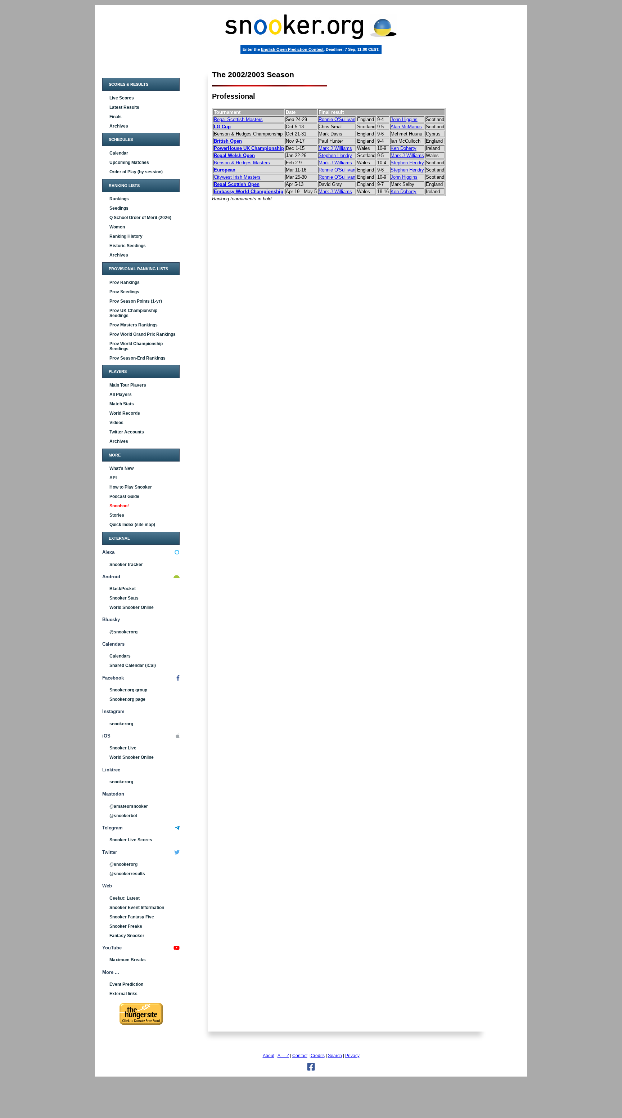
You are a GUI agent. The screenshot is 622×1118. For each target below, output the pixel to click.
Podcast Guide (124, 496)
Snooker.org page (127, 699)
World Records (124, 413)
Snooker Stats (124, 598)
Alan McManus (406, 126)
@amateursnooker (128, 806)
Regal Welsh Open (234, 155)
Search (335, 1055)
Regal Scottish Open (237, 184)
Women (117, 227)
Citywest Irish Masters (237, 177)
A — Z (283, 1055)
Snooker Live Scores (130, 839)
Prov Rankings (124, 282)
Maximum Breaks (127, 959)
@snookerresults (127, 873)
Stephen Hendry (335, 155)
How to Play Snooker (130, 487)
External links (123, 993)
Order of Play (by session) (136, 171)
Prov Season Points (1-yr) (135, 301)
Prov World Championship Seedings (136, 346)
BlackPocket (122, 588)
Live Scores (121, 98)
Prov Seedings (124, 291)
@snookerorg (123, 631)
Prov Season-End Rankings (137, 358)
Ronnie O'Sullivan (337, 119)
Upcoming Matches (129, 162)
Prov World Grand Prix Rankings (142, 334)
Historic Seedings (127, 245)
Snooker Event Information (136, 907)
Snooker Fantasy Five (131, 916)
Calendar (118, 153)
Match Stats (121, 403)
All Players (120, 394)
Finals (115, 116)
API (113, 477)
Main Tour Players (127, 385)
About (268, 1055)
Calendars (120, 656)
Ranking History (126, 236)
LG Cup (222, 126)
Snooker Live (122, 747)
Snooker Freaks (125, 926)
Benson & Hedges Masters (242, 162)
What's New (121, 468)
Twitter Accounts (126, 432)
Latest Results (124, 107)
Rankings (119, 198)
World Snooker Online (131, 607)
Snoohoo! (119, 505)
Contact (299, 1055)
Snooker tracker (126, 564)
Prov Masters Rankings (133, 325)
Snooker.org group (128, 689)
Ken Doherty (403, 148)
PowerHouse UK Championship (249, 148)
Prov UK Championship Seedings (133, 313)
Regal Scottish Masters (238, 119)
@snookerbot (123, 815)
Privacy (352, 1055)
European (224, 170)
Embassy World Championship (248, 191)
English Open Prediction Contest (292, 49)
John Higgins (404, 119)
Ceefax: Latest (124, 898)
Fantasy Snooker (126, 935)
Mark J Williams (335, 148)
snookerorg (121, 723)
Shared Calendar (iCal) (132, 665)
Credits (318, 1055)
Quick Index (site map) (132, 524)
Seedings (119, 208)
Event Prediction (126, 984)
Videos (116, 422)
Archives (118, 126)
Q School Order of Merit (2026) (140, 217)
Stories (116, 515)
